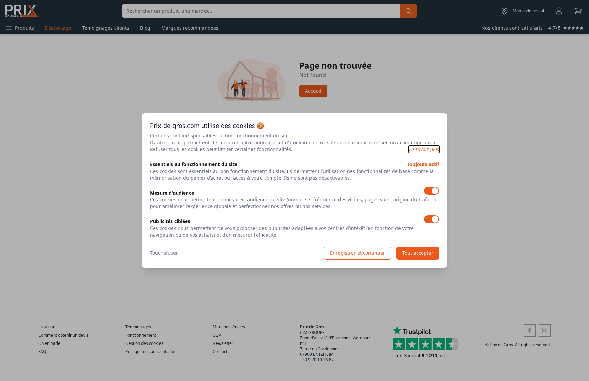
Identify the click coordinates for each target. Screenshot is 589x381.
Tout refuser (164, 253)
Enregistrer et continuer (357, 253)
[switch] (431, 191)
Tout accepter (417, 253)
